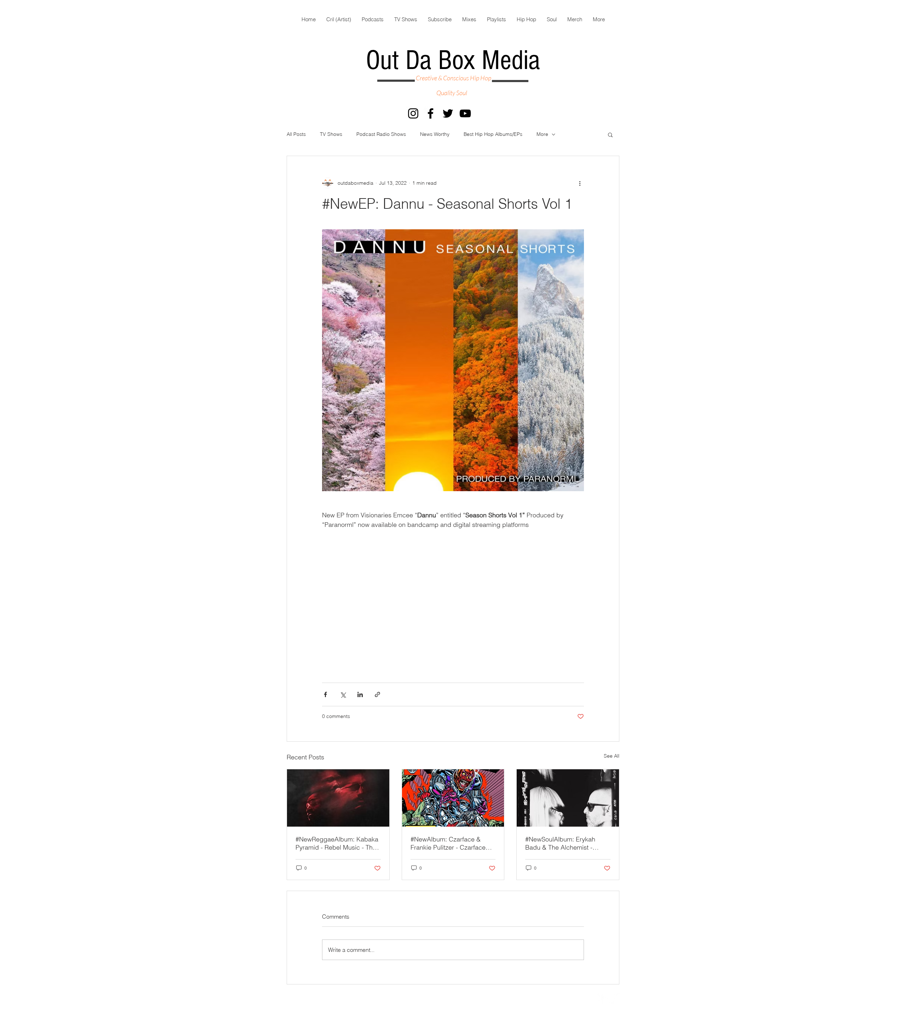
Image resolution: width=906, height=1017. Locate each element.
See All (611, 756)
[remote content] (453, 597)
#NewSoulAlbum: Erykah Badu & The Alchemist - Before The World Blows (560, 843)
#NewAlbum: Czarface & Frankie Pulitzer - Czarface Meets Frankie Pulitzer (448, 843)
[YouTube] (465, 113)
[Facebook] (430, 113)
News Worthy (434, 134)
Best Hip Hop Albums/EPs (493, 134)
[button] (610, 134)
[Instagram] (413, 113)
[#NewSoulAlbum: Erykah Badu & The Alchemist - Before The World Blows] (568, 798)
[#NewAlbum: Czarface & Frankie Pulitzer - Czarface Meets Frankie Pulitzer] (453, 798)
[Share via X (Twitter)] (342, 694)
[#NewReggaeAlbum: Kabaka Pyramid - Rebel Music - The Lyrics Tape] (338, 798)
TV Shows (331, 134)
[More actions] (579, 183)
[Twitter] (448, 113)
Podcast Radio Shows (381, 134)
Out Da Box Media (453, 60)
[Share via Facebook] (325, 694)
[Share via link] (377, 694)
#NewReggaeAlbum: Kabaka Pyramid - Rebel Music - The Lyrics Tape (337, 843)
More (542, 134)
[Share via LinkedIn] (360, 694)
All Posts (296, 134)
